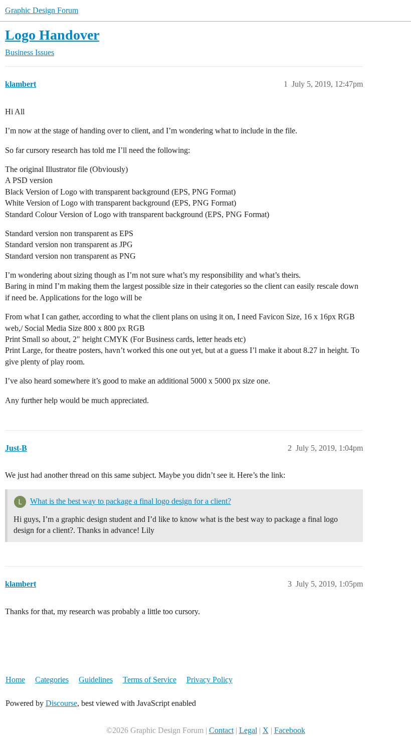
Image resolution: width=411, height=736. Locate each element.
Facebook (289, 730)
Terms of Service (149, 679)
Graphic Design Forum (41, 10)
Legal (248, 730)
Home (15, 679)
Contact (221, 730)
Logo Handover (52, 35)
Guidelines (96, 679)
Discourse (61, 703)
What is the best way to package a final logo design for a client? (130, 501)
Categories (52, 679)
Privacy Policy (209, 679)
